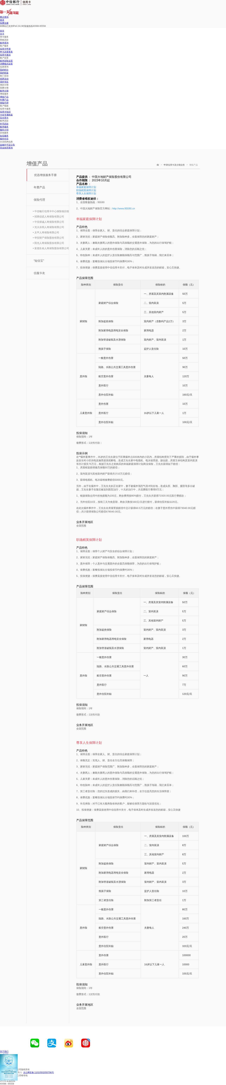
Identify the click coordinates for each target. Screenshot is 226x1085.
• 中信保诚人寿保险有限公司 (48, 221)
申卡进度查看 (6, 52)
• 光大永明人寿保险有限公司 (48, 227)
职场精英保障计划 (86, 190)
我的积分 (4, 70)
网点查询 (4, 17)
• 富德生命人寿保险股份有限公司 (51, 248)
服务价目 (4, 139)
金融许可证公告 (7, 145)
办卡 (2, 34)
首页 (2, 31)
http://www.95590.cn (123, 208)
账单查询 (4, 43)
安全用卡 (4, 118)
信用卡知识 (5, 112)
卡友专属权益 (6, 115)
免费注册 (4, 23)
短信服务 (4, 136)
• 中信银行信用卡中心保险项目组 (51, 211)
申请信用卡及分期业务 (174, 165)
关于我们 (4, 1051)
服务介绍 (4, 130)
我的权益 (4, 73)
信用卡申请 (5, 49)
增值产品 (4, 97)
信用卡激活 (5, 55)
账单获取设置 (6, 61)
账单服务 (4, 127)
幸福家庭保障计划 (86, 187)
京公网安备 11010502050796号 (38, 1072)
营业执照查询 (6, 148)
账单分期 (4, 91)
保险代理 (4, 103)
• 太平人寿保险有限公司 (46, 232)
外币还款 (4, 124)
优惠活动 (4, 79)
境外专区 (4, 82)
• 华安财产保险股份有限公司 (48, 237)
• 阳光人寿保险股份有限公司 (48, 243)
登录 (2, 20)
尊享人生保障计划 (86, 193)
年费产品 (4, 100)
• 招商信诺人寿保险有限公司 (48, 216)
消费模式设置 (6, 64)
